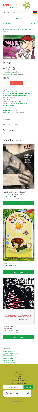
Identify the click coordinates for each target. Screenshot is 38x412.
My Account (19, 379)
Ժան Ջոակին (7, 112)
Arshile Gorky (8, 196)
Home (7, 29)
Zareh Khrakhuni (9, 330)
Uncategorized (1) (9, 351)
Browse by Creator (9, 360)
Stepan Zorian (8, 72)
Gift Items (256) (8, 355)
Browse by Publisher (9, 362)
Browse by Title (8, 358)
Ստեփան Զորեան (10, 74)
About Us (19, 372)
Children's (24, 29)
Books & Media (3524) (10, 353)
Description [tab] (7, 119)
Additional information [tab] (11, 124)
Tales (12, 105)
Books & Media (14, 29)
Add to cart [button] (18, 203)
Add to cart (16, 83)
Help (19, 376)
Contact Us (19, 374)
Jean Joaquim (7, 110)
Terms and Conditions (19, 381)
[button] (32, 37)
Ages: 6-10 (31, 29)
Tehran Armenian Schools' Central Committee (18, 92)
